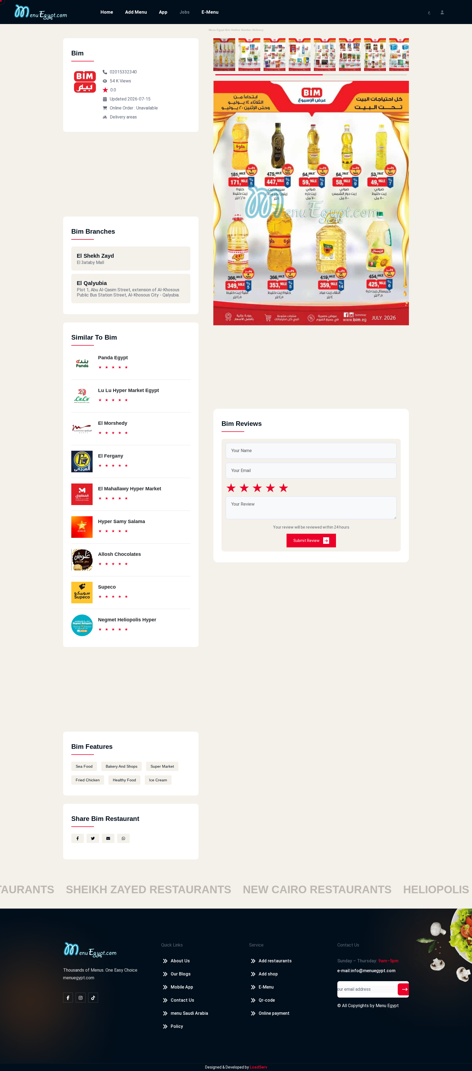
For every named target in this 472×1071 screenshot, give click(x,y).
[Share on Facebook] (77, 838)
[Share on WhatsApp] (123, 838)
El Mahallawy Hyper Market (129, 488)
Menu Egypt (387, 1005)
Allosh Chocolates (119, 554)
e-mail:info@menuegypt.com (366, 970)
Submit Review (306, 540)
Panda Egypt (113, 357)
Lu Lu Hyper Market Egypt (128, 390)
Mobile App (182, 987)
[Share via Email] (108, 838)
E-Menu (210, 12)
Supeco (107, 587)
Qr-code (267, 1000)
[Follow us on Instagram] (80, 997)
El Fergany (110, 456)
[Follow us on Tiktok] (93, 997)
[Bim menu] (224, 54)
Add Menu (136, 12)
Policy (177, 1026)
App (163, 12)
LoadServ (258, 1067)
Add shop (268, 974)
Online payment (274, 1013)
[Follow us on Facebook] (68, 997)
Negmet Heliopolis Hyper (127, 619)
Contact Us (182, 1000)
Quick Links (172, 945)
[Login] (442, 11)
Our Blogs (181, 974)
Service (256, 945)
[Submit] (405, 989)
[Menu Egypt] (41, 11)
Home (107, 12)
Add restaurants (275, 960)
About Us (180, 960)
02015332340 (123, 72)
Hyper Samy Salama (121, 521)
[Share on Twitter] (93, 838)
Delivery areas (123, 117)
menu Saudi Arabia (189, 1013)
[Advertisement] (131, 178)
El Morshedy (112, 423)
